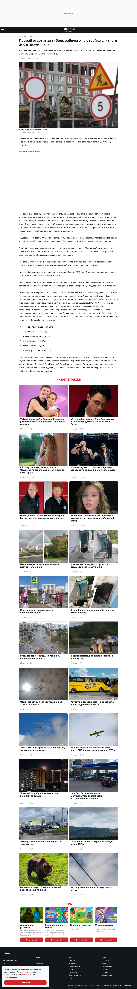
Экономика (40, 978)
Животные (72, 960)
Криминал (39, 963)
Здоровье (105, 960)
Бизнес (38, 957)
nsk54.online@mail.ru (126, 985)
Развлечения (73, 972)
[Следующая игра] (115, 915)
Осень (71, 969)
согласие (26, 974)
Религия (105, 972)
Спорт (38, 975)
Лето (104, 963)
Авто (4, 957)
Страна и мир (107, 975)
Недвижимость (74, 966)
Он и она (39, 969)
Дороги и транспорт (10, 960)
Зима (4, 963)
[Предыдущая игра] (21, 915)
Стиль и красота (75, 975)
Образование (107, 966)
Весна (71, 957)
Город (104, 957)
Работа (38, 972)
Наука (38, 966)
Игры (68, 904)
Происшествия (25, 36)
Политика (105, 969)
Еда (37, 960)
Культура (72, 963)
